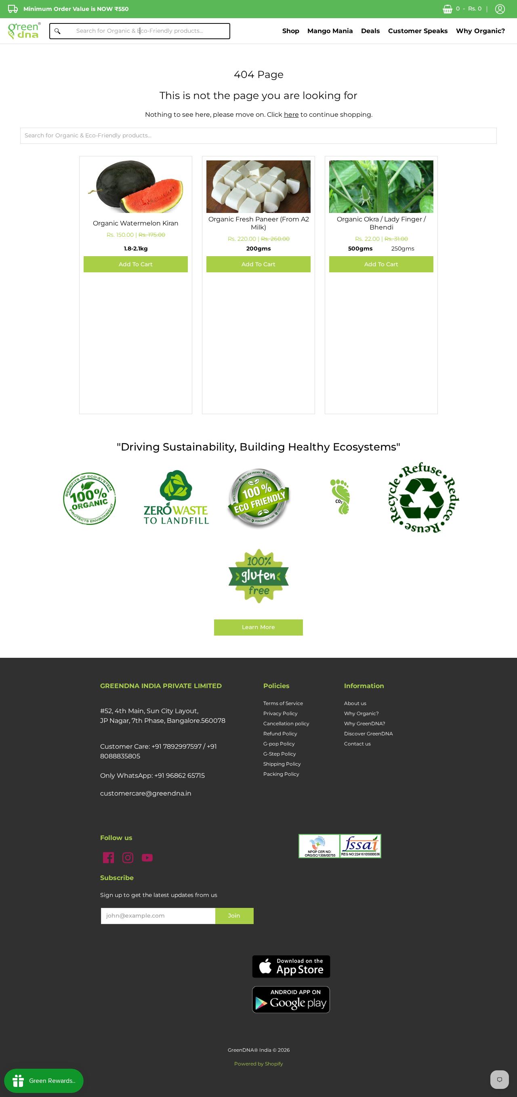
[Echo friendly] (258, 497)
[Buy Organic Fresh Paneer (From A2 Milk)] (258, 212)
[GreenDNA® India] (24, 31)
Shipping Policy (282, 764)
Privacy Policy (280, 713)
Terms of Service (283, 703)
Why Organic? (361, 713)
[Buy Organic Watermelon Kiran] (136, 212)
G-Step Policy (279, 754)
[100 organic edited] (93, 498)
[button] (500, 9)
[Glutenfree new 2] (258, 576)
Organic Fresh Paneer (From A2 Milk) (258, 223)
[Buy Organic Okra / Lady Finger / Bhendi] (381, 212)
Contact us (357, 744)
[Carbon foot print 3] (341, 498)
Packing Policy (281, 774)
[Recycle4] (423, 497)
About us (355, 703)
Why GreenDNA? (364, 723)
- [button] (468, 8)
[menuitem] (290, 31)
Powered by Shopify (258, 1064)
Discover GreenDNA (368, 734)
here (291, 114)
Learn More (258, 627)
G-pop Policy (279, 744)
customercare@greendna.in (145, 793)
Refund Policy (280, 734)
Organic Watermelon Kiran (136, 223)
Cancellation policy (286, 723)
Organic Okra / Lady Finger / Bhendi (381, 223)
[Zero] (176, 498)
